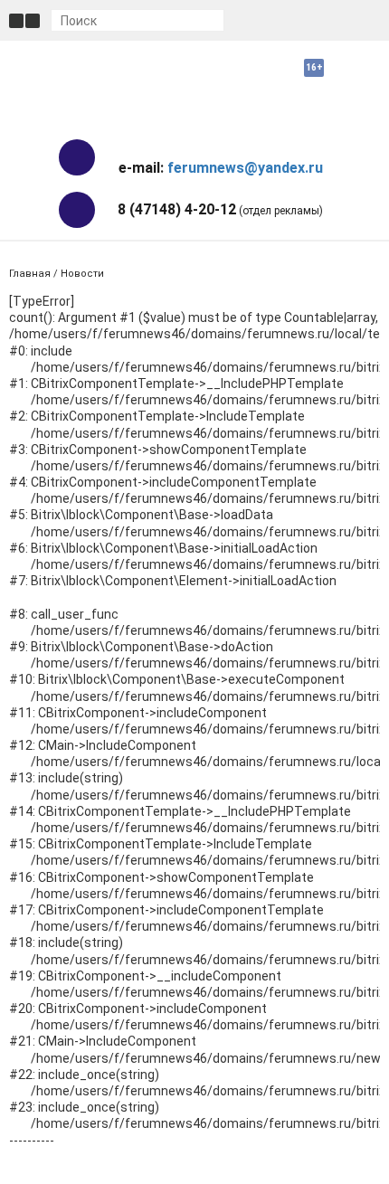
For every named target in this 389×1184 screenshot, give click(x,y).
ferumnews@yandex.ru (245, 167)
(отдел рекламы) (220, 209)
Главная (30, 273)
